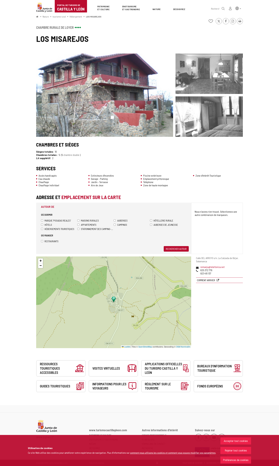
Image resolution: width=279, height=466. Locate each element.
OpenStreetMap (145, 346)
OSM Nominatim (183, 346)
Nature (46, 16)
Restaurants (51, 241)
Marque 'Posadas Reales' (58, 220)
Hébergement (76, 16)
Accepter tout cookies (236, 441)
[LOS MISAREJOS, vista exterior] (104, 95)
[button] (238, 8)
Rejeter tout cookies (236, 450)
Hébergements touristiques (59, 228)
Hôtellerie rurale (163, 220)
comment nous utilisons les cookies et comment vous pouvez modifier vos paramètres (173, 452)
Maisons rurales (90, 220)
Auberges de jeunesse (166, 224)
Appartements (88, 224)
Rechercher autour (176, 248)
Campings (122, 224)
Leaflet (127, 346)
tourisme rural (59, 16)
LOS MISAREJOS (93, 16)
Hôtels (48, 224)
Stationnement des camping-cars (97, 228)
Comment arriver (206, 280)
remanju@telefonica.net (212, 266)
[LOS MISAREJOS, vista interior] (209, 74)
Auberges (122, 220)
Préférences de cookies (235, 460)
